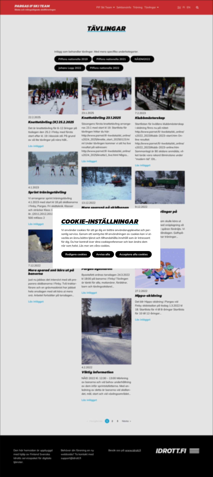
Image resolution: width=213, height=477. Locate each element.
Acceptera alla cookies (133, 254)
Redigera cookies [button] (76, 254)
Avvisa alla (103, 254)
